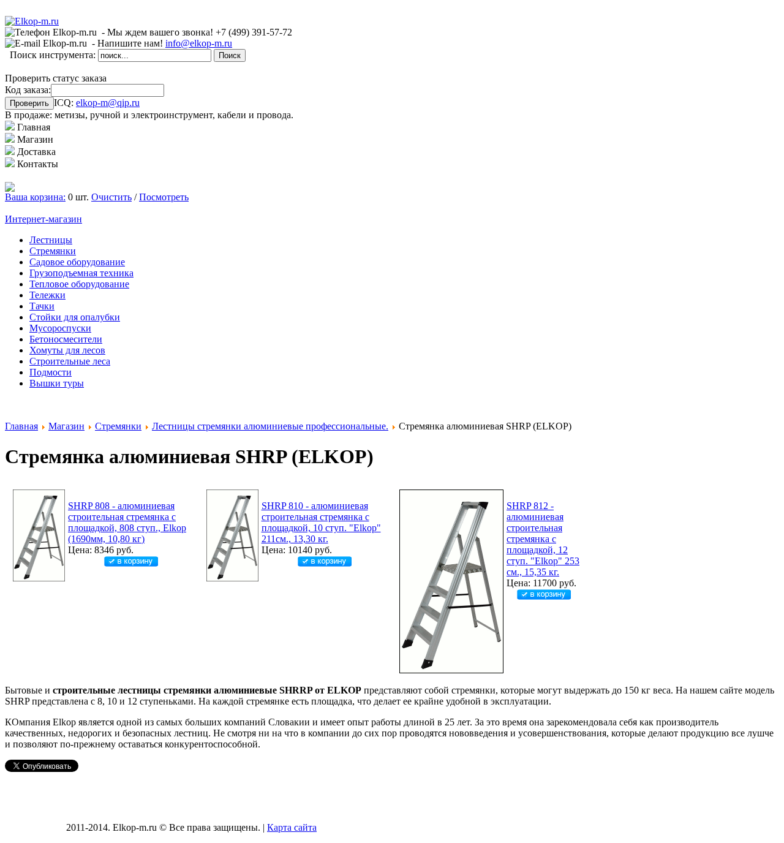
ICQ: (97, 102)
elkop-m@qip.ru (108, 102)
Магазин (66, 426)
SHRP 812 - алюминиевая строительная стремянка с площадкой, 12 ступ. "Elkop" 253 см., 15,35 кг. (543, 539)
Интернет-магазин (43, 219)
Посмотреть (164, 197)
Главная (21, 426)
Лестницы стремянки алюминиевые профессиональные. (270, 426)
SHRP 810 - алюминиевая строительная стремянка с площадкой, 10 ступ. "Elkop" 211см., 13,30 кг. (321, 522)
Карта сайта (292, 827)
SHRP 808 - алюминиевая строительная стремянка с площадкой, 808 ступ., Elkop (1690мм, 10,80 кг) (127, 522)
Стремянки (118, 426)
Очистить (111, 197)
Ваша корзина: (35, 197)
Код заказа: (28, 90)
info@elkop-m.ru (198, 43)
